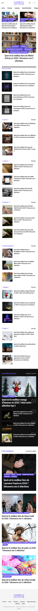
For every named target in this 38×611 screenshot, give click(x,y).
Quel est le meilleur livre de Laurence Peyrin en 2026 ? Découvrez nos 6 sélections (16, 483)
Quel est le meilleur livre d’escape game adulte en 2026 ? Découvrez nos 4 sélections (24, 275)
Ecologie (15, 574)
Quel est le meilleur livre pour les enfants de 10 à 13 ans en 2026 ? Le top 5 (24, 149)
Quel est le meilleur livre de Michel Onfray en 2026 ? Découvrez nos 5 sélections (19, 58)
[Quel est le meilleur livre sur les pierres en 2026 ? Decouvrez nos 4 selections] (7, 87)
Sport (5, 544)
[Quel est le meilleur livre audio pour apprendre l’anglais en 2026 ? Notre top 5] (7, 335)
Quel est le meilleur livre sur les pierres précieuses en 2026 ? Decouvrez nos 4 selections (24, 74)
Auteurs (15, 46)
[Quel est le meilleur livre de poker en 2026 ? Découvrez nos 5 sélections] (19, 533)
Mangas (5, 287)
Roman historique (28, 474)
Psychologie (17, 542)
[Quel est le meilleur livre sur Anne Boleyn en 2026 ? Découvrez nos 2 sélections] (7, 415)
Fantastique (24, 19)
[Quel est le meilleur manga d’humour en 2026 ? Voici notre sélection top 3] (7, 294)
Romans (10, 21)
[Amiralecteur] (19, 3)
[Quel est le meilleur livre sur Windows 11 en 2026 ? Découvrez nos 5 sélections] (7, 127)
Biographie (13, 512)
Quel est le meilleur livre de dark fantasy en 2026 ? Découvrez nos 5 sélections (27, 25)
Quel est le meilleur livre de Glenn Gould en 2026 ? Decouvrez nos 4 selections (18, 517)
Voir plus (33, 119)
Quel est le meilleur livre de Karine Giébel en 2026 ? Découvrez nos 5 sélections (23, 166)
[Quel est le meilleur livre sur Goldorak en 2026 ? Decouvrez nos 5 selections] (7, 306)
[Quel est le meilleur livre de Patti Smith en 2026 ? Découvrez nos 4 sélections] (7, 192)
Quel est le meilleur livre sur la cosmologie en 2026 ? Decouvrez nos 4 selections (24, 108)
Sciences (32, 542)
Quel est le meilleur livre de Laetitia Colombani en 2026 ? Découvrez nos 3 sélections (24, 178)
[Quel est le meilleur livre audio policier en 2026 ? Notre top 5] (7, 347)
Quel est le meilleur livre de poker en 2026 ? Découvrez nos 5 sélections (19, 549)
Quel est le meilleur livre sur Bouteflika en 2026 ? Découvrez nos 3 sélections (24, 251)
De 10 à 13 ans (7, 574)
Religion (28, 49)
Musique (26, 512)
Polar (10, 542)
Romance (7, 476)
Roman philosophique (19, 52)
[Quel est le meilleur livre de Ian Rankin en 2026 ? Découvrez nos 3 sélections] (7, 426)
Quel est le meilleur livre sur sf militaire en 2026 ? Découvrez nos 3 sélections (24, 316)
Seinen (12, 396)
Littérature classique (9, 19)
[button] (3, 3)
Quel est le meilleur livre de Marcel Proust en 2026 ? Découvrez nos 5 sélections (9, 25)
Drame (13, 474)
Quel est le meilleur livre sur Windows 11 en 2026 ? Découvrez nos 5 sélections (24, 125)
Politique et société (14, 49)
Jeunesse (5, 202)
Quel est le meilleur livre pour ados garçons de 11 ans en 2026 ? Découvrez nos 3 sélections (24, 231)
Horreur (32, 19)
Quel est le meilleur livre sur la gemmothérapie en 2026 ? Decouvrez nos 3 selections (23, 97)
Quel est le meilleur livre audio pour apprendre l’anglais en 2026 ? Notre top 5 (24, 334)
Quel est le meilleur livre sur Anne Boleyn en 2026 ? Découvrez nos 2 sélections (22, 413)
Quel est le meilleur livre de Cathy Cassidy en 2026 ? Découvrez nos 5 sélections (18, 581)
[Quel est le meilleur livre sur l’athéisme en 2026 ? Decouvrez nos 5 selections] (7, 138)
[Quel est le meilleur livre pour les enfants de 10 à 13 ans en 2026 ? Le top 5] (7, 150)
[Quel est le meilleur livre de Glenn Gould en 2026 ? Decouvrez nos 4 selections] (19, 503)
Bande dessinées (8, 246)
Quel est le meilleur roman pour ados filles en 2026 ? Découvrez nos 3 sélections (24, 220)
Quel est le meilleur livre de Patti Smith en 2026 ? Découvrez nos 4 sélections (23, 190)
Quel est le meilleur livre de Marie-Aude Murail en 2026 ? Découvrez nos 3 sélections (24, 208)
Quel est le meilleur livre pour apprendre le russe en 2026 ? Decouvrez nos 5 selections (22, 358)
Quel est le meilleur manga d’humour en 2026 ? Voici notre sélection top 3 (16, 402)
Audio (5, 328)
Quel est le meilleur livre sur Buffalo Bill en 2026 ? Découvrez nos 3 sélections (24, 263)
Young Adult (7, 576)
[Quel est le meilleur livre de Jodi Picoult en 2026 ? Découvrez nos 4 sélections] (7, 438)
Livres (4, 21)
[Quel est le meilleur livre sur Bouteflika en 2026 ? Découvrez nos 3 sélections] (7, 253)
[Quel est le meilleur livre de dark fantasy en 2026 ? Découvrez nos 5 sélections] (28, 17)
